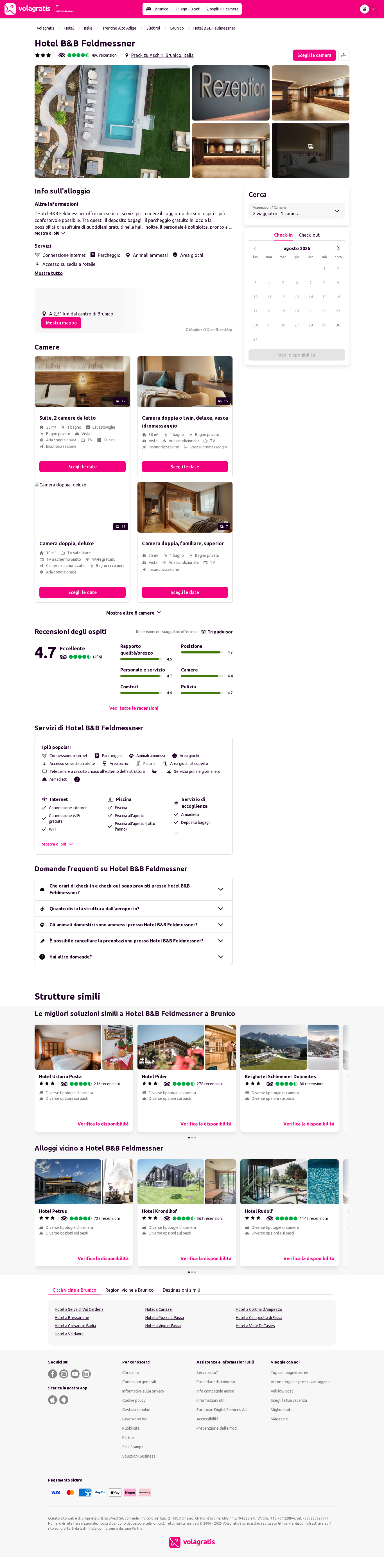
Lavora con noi (134, 1419)
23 (338, 311)
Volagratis (45, 28)
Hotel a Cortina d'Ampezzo (259, 1309)
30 (338, 325)
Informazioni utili (210, 1400)
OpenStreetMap (219, 330)
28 (310, 325)
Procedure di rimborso (215, 1382)
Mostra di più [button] (54, 844)
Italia (88, 28)
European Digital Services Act (222, 1409)
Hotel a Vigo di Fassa (163, 1326)
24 (255, 325)
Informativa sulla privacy (143, 1391)
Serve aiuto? (207, 1372)
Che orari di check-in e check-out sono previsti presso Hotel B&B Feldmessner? (119, 889)
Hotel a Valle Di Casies (255, 1326)
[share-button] (344, 55)
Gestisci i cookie (136, 1409)
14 (310, 297)
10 (255, 297)
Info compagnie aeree (215, 1391)
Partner (128, 1437)
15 (324, 297)
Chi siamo (130, 1372)
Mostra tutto (49, 273)
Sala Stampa (132, 1447)
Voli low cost (282, 1391)
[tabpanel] (192, 1323)
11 (269, 297)
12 (283, 297)
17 (255, 311)
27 (297, 325)
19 (283, 311)
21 (310, 311)
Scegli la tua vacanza (289, 1400)
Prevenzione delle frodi (217, 1428)
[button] (112, 121)
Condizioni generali (139, 1382)
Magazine (279, 1419)
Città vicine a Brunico (74, 1290)
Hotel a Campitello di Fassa (259, 1317)
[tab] (74, 1290)
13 (297, 297)
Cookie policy (134, 1400)
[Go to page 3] (195, 1137)
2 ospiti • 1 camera (222, 9)
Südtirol (153, 28)
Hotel (69, 28)
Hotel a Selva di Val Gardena (79, 1309)
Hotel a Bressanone (72, 1317)
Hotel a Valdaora (69, 1334)
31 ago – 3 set (187, 9)
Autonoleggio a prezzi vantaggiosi (300, 1382)
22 (324, 311)
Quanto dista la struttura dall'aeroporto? (94, 908)
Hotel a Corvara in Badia (75, 1326)
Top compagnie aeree (289, 1372)
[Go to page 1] (189, 1137)
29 (324, 325)
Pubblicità (130, 1428)
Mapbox (195, 330)
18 (269, 311)
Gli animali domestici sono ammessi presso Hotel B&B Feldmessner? (123, 924)
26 (283, 325)
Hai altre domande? (70, 956)
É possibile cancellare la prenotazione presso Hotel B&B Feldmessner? (126, 940)
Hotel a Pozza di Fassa (164, 1317)
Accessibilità (207, 1419)
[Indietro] (255, 248)
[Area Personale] (368, 9)
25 (269, 325)
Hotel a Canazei (159, 1309)
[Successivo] (338, 248)
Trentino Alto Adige (119, 28)
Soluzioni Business (138, 1456)
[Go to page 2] (192, 1137)
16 (338, 297)
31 (255, 339)
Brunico (161, 9)
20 (297, 311)
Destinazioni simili (181, 1290)
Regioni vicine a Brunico (129, 1290)
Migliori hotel (282, 1409)
